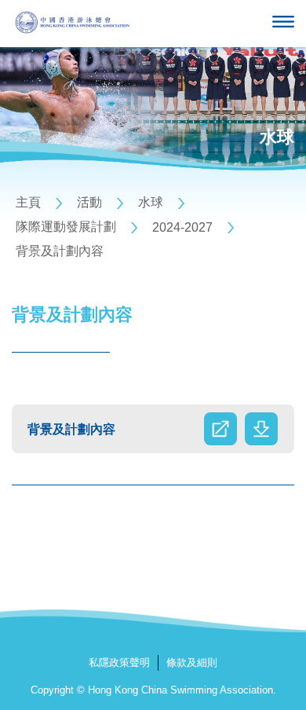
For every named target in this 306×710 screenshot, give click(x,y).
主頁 (28, 202)
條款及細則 (191, 662)
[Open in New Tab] (220, 428)
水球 (150, 202)
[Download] (261, 428)
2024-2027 (182, 227)
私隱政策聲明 (119, 662)
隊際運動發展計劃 (66, 226)
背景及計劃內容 (60, 251)
